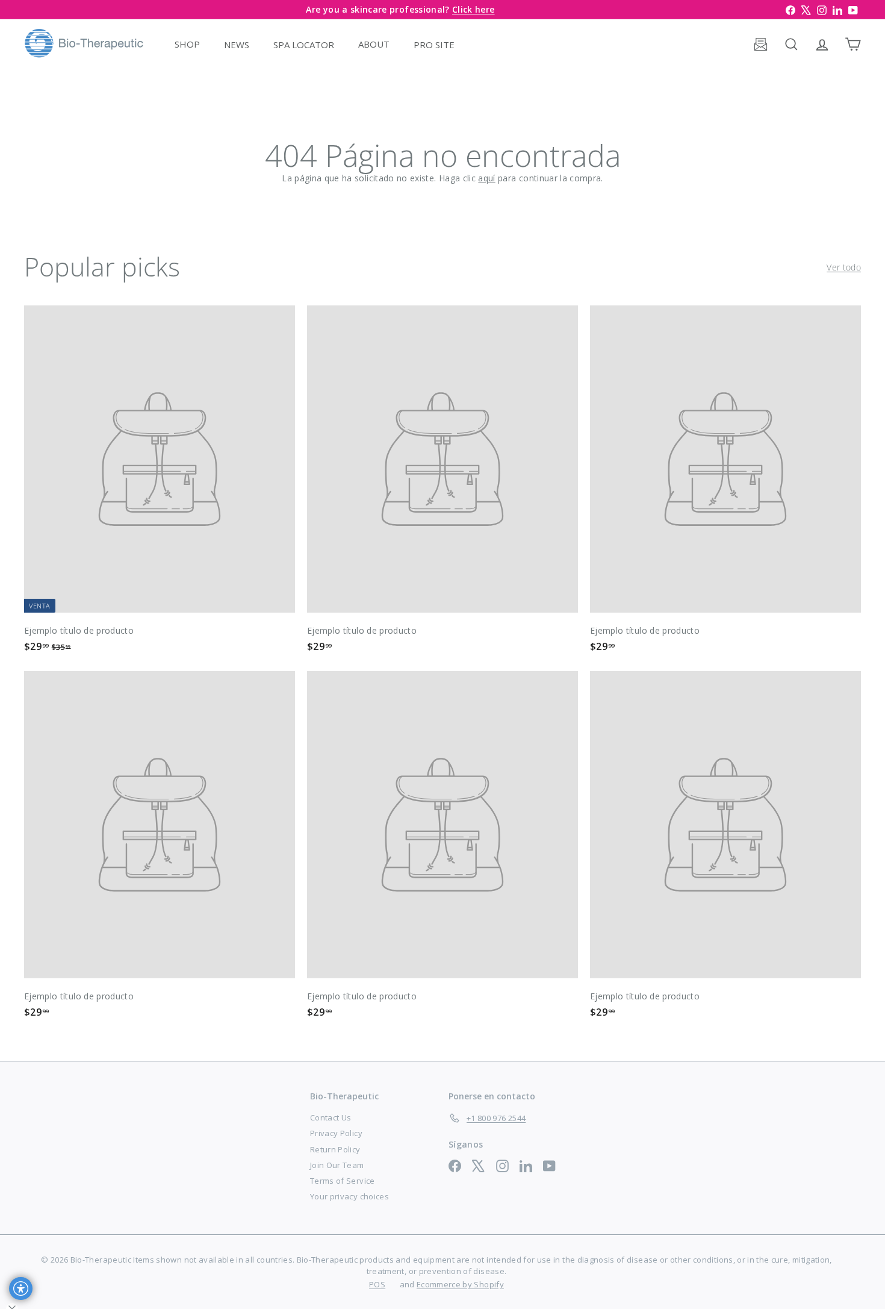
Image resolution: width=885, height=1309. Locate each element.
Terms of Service (342, 1180)
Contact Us (331, 1117)
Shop (187, 44)
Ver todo (844, 267)
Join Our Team (337, 1165)
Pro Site (434, 44)
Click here (473, 9)
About (374, 44)
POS (377, 1284)
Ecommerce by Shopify (460, 1284)
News (236, 44)
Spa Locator (303, 44)
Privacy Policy (336, 1133)
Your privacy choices (349, 1196)
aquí (486, 178)
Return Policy (335, 1149)
